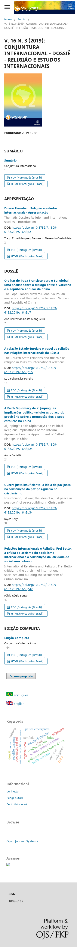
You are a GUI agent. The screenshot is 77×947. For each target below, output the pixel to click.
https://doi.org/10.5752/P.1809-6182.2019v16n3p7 (30, 310)
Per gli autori (14, 798)
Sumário (10, 160)
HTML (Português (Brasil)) (27, 184)
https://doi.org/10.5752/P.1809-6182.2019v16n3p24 (30, 446)
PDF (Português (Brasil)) (26, 177)
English (18, 704)
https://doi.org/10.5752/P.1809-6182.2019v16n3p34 (30, 510)
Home (8, 19)
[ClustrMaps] (8, 865)
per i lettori (13, 791)
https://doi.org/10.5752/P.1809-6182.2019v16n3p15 (30, 370)
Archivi (22, 19)
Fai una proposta (21, 676)
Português (20, 695)
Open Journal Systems (22, 841)
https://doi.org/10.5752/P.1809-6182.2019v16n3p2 (30, 229)
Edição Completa (16, 638)
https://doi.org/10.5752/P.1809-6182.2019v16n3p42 (30, 587)
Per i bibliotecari (16, 804)
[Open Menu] (7, 7)
